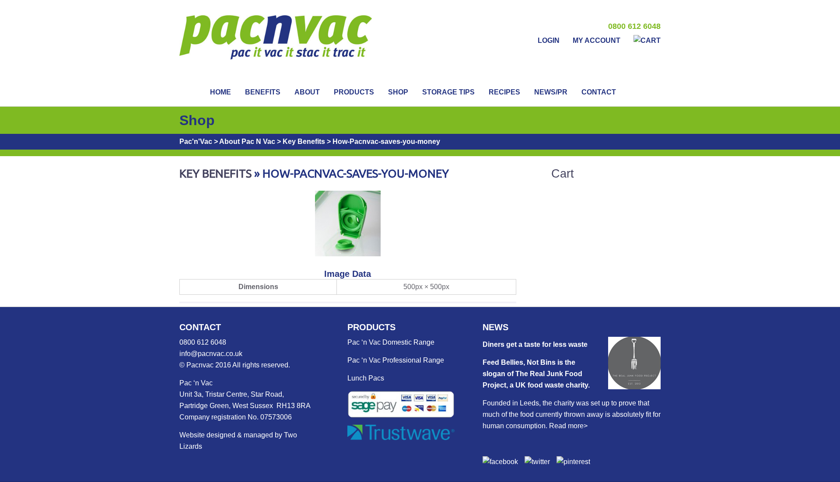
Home (220, 92)
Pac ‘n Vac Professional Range (395, 360)
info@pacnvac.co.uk (210, 353)
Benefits (262, 92)
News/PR (550, 92)
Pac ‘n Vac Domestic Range (390, 342)
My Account (596, 40)
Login (549, 40)
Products (354, 92)
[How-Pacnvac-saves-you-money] (348, 254)
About (307, 92)
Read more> (568, 426)
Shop (398, 92)
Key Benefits (215, 173)
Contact (598, 92)
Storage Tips (448, 92)
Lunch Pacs (365, 378)
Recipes (504, 92)
